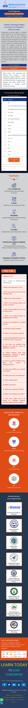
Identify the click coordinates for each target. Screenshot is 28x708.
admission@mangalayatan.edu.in (15, 681)
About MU (8, 695)
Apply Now (14, 68)
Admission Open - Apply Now (14, 14)
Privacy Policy (20, 699)
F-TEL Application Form (14, 159)
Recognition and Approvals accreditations (13, 697)
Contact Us (14, 702)
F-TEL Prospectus (14, 65)
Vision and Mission (17, 695)
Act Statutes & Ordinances (9, 699)
